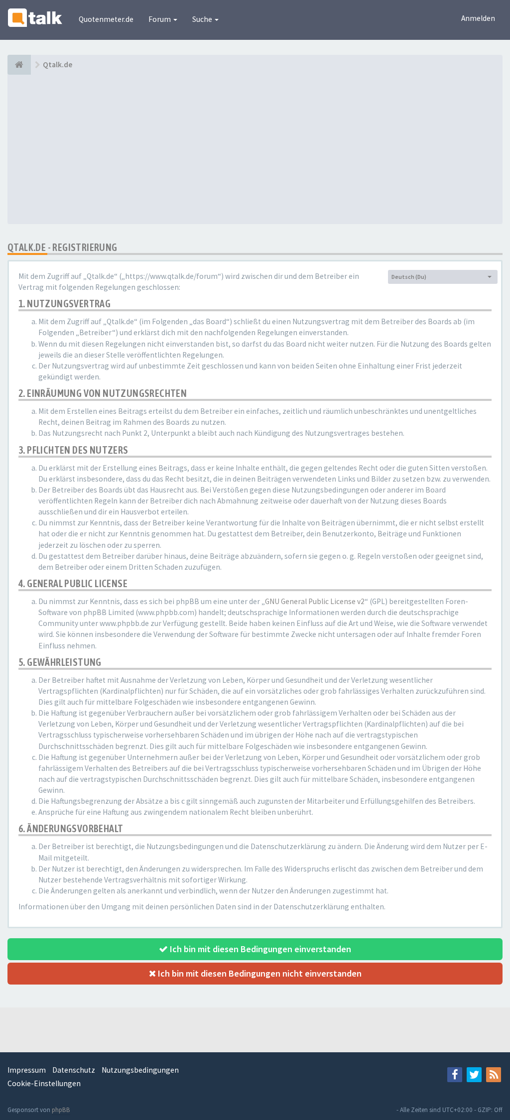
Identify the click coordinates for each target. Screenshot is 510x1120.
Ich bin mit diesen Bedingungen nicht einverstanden (259, 973)
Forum (160, 19)
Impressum (26, 1070)
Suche (203, 19)
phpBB (61, 1110)
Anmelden (478, 18)
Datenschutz (73, 1070)
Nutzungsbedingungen (140, 1070)
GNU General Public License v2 (315, 601)
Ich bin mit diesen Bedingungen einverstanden (259, 949)
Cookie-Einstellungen (44, 1083)
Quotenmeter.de (106, 19)
